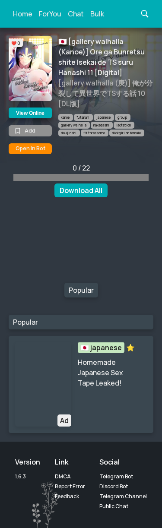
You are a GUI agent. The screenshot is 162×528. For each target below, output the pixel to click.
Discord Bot (113, 486)
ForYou (50, 14)
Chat (76, 14)
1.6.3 (20, 476)
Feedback (67, 496)
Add (30, 130)
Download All (81, 190)
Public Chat (113, 506)
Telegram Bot (116, 476)
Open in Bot (30, 148)
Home (22, 14)
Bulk (97, 14)
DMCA (63, 476)
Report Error (70, 486)
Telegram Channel (123, 496)
